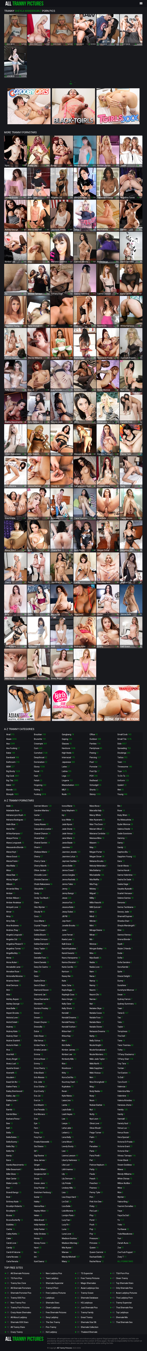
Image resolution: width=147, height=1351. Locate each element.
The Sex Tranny (53, 1322)
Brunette (40, 739)
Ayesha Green (13, 1068)
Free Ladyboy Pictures (56, 1293)
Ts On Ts (123, 776)
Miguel (94, 893)
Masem (94, 843)
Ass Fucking (13, 748)
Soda (120, 953)
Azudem (11, 1077)
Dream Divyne (41, 1022)
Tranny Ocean (87, 1293)
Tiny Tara (123, 1063)
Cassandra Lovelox (43, 829)
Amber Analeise (15, 902)
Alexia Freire (12, 861)
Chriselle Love (41, 875)
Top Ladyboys (122, 1312)
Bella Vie (11, 1151)
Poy (93, 1234)
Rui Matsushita (125, 820)
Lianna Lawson (70, 1155)
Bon (9, 1188)
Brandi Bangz (13, 1192)
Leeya (66, 1123)
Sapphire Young (126, 856)
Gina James (40, 1160)
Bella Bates (12, 1137)
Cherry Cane (40, 861)
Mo (92, 939)
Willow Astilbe (124, 1183)
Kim (64, 1040)
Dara (37, 976)
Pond (93, 1220)
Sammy (122, 838)
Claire (38, 902)
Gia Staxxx (40, 1146)
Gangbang (68, 734)
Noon (93, 1100)
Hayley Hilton (41, 1211)
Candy (10, 1247)
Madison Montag (70, 1243)
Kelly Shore (68, 1008)
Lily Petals (67, 1183)
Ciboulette (40, 889)
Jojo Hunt (67, 921)
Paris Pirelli (95, 1155)
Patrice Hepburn (98, 1165)
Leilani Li (67, 1132)
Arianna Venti (13, 981)
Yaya (120, 1211)
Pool (93, 762)
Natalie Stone (96, 1027)
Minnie (93, 921)
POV (93, 776)
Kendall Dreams (70, 1017)
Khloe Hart (68, 1031)
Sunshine (122, 985)
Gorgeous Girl (41, 1174)
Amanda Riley (14, 889)
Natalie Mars (97, 1022)
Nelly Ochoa (96, 1040)
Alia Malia (12, 866)
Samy (120, 843)
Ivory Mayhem (69, 810)
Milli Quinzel (96, 907)
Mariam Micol (97, 829)
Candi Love (12, 1243)
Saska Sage (123, 884)
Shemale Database (89, 1298)
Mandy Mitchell (70, 1257)
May (93, 847)
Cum (38, 748)
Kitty (65, 1073)
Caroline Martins (42, 810)
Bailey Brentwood (15, 1091)
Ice (36, 1252)
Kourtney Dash (70, 1082)
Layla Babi (68, 1109)
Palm (93, 1137)
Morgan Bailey (98, 948)
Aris (8, 994)
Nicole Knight (96, 1045)
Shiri (120, 930)
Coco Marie (40, 921)
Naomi (94, 990)
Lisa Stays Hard (70, 1197)
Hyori (37, 1247)
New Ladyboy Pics (54, 1273)
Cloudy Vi (39, 912)
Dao (37, 971)
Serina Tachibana (126, 907)
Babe (10, 753)
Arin (9, 990)
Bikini (10, 785)
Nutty (93, 1114)
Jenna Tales (69, 884)
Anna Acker (12, 962)
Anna (10, 958)
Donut (38, 1013)
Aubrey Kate (13, 1031)
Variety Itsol (124, 1123)
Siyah (120, 944)
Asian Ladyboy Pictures (126, 1293)
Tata (120, 1022)
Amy (9, 916)
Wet (120, 790)
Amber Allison (13, 898)
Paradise (95, 1146)
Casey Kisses (41, 824)
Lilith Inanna (68, 1169)
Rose (121, 810)
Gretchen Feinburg (43, 1192)
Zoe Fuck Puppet (126, 1252)
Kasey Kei (67, 976)
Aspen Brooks (14, 1013)
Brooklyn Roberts (15, 1206)
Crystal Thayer (42, 925)
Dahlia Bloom (41, 935)
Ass (10, 744)
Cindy (38, 893)
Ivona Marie (68, 806)
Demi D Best (41, 985)
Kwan (65, 1091)
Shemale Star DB (88, 1322)
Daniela (38, 953)
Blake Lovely (13, 1183)
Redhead (96, 780)
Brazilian (40, 734)
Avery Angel (13, 1059)
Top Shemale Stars (124, 1283)
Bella (9, 1132)
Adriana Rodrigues (16, 820)
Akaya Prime (13, 838)
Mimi (93, 912)
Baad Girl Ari (13, 1082)
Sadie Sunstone (125, 833)
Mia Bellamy (96, 870)
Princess (95, 1243)
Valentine (123, 1096)
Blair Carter (12, 1178)
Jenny (66, 889)
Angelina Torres (15, 948)
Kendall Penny (69, 1022)
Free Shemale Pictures (56, 1312)
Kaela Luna (68, 939)
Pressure (94, 1238)
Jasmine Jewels (71, 852)
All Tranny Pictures (64, 1348)
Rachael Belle (97, 1257)
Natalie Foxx (96, 1017)
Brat (9, 1197)
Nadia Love (96, 967)
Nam (93, 971)
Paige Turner (97, 1132)
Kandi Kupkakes (70, 948)
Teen (121, 762)
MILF (65, 790)
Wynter (121, 1197)
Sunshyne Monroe (127, 990)
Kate (65, 981)
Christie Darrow (42, 879)
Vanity (121, 1114)
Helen (38, 1215)
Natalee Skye (97, 1008)
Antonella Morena (15, 976)
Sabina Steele (125, 829)
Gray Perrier (41, 1188)
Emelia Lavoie (41, 1050)
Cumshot (40, 753)
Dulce (38, 1031)
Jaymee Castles (70, 861)
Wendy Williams (125, 1174)
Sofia (120, 958)
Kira (64, 1063)
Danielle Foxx (41, 958)
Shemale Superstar (54, 1283)
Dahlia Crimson (42, 939)
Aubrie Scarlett (14, 1040)
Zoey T (121, 1257)
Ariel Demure (13, 985)
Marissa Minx (97, 838)
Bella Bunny (12, 1142)
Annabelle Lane (14, 967)
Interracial (68, 757)
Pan (92, 1142)
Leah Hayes (68, 1114)
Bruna (10, 1215)
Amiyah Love (13, 907)
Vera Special (123, 1137)
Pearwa (94, 1188)
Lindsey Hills (69, 1188)
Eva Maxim (40, 1105)
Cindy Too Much (42, 898)
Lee (65, 1119)
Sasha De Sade (125, 879)
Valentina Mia (125, 1091)
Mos (93, 953)
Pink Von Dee (96, 1201)
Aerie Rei (11, 829)
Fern (37, 1128)
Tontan (121, 1068)
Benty (9, 1155)
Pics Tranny (51, 1327)
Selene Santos (125, 898)
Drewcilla (39, 1027)
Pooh (93, 1224)
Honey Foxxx (41, 1243)
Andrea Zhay (13, 930)
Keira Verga (69, 999)
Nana (93, 976)
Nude (66, 794)
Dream (38, 1017)
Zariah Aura (124, 1243)
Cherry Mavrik (41, 866)
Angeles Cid (13, 939)
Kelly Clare (68, 1004)
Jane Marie (68, 838)
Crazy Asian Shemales (21, 1312)
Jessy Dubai (69, 912)
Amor (10, 912)
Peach (94, 1178)
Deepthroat (40, 757)
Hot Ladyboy (51, 1332)
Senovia (121, 902)
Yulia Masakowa (125, 1234)
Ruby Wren (123, 815)
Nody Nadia (96, 1091)
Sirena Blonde (124, 939)
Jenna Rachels (70, 879)
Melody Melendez (98, 866)
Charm (38, 847)
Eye (37, 1123)
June (65, 930)
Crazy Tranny (17, 1332)
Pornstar (95, 767)
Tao (119, 1017)
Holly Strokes (41, 1234)
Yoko (121, 1224)
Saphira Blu (123, 852)
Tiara (121, 1040)
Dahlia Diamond (42, 944)
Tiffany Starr (125, 1059)
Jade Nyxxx (68, 824)
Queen (94, 1247)
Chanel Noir (40, 838)
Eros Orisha (40, 1086)
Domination (40, 762)
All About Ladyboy (19, 1317)
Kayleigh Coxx (69, 994)
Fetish (38, 780)
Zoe (120, 1247)
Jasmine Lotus (70, 856)
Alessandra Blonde (16, 847)
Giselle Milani (40, 1169)
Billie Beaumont (14, 1169)
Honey (38, 1238)
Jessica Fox (68, 902)
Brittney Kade (13, 1201)
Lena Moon (68, 1142)
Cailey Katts (13, 1234)
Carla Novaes (13, 1257)
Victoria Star (123, 1151)
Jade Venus (68, 833)
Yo (120, 1220)
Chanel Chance (42, 833)
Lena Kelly (68, 1137)
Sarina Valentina (126, 875)
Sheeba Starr (124, 921)
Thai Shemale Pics (124, 1307)
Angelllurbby (13, 953)
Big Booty (13, 771)
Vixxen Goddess (126, 1165)
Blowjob (12, 794)
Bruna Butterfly (14, 1220)
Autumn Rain (13, 1045)
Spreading (124, 748)
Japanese (68, 762)
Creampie (40, 744)
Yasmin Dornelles (126, 1206)
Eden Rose (40, 1036)
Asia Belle (12, 1008)
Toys (122, 771)
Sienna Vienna (124, 935)
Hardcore (68, 748)
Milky (93, 898)
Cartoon (39, 820)
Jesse (66, 898)
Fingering (40, 785)
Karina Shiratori (70, 962)
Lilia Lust (67, 1165)
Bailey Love (12, 1100)
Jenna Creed (69, 870)
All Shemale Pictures (20, 1273)
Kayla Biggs (68, 990)
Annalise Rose (13, 971)
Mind (93, 916)
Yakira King (123, 1201)
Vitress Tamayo (126, 1155)
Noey (93, 1096)
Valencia (122, 1086)
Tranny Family (87, 1312)
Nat (92, 1004)
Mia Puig (94, 884)
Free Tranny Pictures (90, 1278)
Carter (37, 815)
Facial (38, 771)
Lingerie (67, 780)
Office (94, 734)
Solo (121, 744)
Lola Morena (69, 1211)
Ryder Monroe (125, 824)
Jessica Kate (68, 907)
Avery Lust (12, 1063)
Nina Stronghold (98, 1082)
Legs (66, 776)
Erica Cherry (41, 1068)
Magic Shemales (88, 1283)
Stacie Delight (124, 976)
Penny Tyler (96, 1192)
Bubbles (11, 1224)
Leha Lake (67, 1128)
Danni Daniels (41, 962)
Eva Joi (38, 1096)
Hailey (37, 1201)
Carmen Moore (43, 806)
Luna (65, 1229)
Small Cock (124, 734)
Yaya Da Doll (123, 1215)
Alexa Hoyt (12, 852)
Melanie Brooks (98, 861)
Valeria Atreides (126, 1100)
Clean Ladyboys (53, 1307)
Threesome (124, 767)
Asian (11, 739)
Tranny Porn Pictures (20, 1307)
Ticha (121, 1050)
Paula (93, 1174)
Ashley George (14, 1004)
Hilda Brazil (40, 1220)
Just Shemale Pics (89, 1307)
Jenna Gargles (70, 875)
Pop (93, 1229)
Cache (10, 1229)
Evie (36, 1119)
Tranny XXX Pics (18, 1298)
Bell (9, 1128)
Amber (10, 893)
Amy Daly (12, 921)
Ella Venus (40, 1040)
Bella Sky (11, 1146)
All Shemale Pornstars (21, 1288)
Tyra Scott (123, 1082)
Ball (9, 1105)
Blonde (11, 790)
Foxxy (38, 1132)
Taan (120, 1008)
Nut (92, 1109)
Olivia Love (96, 1123)
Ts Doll (121, 1077)
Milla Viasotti (97, 902)
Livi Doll (66, 1201)
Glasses (67, 744)
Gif (36, 1151)
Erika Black (40, 1073)
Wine (121, 1188)
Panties (95, 744)
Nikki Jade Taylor (99, 1059)
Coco (37, 916)
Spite (121, 971)
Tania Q (122, 1013)
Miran (93, 935)
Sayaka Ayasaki (125, 889)
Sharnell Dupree (125, 916)
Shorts (94, 790)
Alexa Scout (13, 856)
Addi (9, 806)
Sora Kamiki (123, 967)
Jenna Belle (68, 866)
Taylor (121, 1027)
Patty (93, 1169)
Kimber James (70, 1050)
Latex (66, 767)
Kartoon (67, 971)
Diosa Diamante (42, 999)
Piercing (95, 757)
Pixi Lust (94, 1211)
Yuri (120, 1238)
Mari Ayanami (97, 820)
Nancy (94, 981)
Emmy (38, 1063)
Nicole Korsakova (98, 1050)
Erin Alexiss (40, 1077)
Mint (93, 925)
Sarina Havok (124, 870)
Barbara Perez (13, 1119)
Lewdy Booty (69, 1146)
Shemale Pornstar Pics (21, 1293)
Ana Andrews (13, 925)
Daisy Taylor (41, 948)
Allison (10, 884)
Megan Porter (97, 852)
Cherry (38, 856)
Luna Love (68, 1234)
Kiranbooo (67, 1068)
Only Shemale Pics (124, 1288)
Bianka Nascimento (16, 1165)
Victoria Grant (125, 1146)
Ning (92, 1086)
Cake (9, 1238)
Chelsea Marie (42, 852)
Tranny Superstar (124, 1303)
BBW (10, 767)
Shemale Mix (122, 1317)
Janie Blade (68, 843)
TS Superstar (87, 1273)
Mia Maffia (96, 879)
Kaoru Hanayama (71, 958)
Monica (94, 944)
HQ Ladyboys (87, 1303)
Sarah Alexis (124, 866)
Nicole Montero (98, 1054)
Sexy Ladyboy (52, 1317)
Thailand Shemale (89, 1332)
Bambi (10, 1109)
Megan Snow (97, 856)
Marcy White (96, 815)
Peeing (94, 753)
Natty (93, 1036)
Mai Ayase (67, 1247)
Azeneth (11, 1073)
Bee (9, 1123)
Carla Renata (13, 1261)
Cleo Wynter (41, 907)
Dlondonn (39, 1004)
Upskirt (121, 785)
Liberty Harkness (71, 1160)
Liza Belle (67, 1206)
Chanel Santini (42, 843)
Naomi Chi (95, 994)
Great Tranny (87, 1317)
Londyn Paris (68, 1215)
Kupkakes (67, 1086)
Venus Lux (123, 1128)
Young (122, 794)
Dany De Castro (42, 967)
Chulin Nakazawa (43, 884)
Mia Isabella (97, 875)
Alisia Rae (12, 875)
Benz (10, 1160)
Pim (92, 1197)
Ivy (64, 815)
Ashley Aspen (14, 999)
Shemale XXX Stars (19, 1322)
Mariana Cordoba (99, 833)
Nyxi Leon (95, 1119)
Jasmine (67, 847)
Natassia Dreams (99, 1031)
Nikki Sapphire (97, 1068)
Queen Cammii (98, 1252)
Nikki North (96, 1063)
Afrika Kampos (14, 833)
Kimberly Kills (69, 1059)
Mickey (94, 889)
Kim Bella (67, 1045)
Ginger (37, 1165)
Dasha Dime (40, 981)
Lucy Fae (66, 1220)
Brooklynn (12, 1211)
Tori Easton (123, 1073)
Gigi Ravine (40, 1155)
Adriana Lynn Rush (16, 815)
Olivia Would (96, 1128)
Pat (92, 1160)
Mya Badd (95, 958)
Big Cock (12, 776)
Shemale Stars (52, 1303)
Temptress (123, 1031)
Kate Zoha (68, 985)
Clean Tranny (122, 1278)
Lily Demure (68, 1178)
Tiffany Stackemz (126, 1054)
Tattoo (122, 757)
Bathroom (12, 762)
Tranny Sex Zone (18, 1283)
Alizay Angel (13, 879)
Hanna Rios (40, 1206)
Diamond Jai (40, 994)
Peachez (95, 1183)
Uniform (123, 780)
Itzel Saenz (40, 1261)
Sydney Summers (126, 1004)
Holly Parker (41, 1229)
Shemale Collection (89, 1327)
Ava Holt (11, 1054)
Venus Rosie (123, 1132)
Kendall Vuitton (69, 1027)
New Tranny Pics (18, 1303)
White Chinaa (124, 1178)
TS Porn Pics (16, 1278)
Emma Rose (41, 1059)
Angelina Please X (15, 944)
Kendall (66, 1013)
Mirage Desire (97, 930)
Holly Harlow (41, 1224)
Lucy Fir (66, 1224)
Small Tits (124, 739)
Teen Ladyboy (52, 1278)
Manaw (66, 1252)
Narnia (93, 999)
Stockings (123, 753)
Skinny (95, 794)
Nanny (94, 985)
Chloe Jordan (41, 870)
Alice (9, 870)
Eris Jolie (39, 1082)
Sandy (121, 847)
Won (120, 1192)
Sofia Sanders (124, 962)
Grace (38, 1178)
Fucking (40, 794)
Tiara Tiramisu (125, 1045)
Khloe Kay (67, 1036)
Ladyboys (50, 1298)
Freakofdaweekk (43, 1142)
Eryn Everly (40, 1091)
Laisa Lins (67, 1100)
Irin (36, 1257)
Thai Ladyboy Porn (124, 1298)
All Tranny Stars (18, 1327)
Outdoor (95, 739)
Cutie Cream (40, 930)
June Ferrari (68, 935)
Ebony (39, 767)
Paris (93, 1151)
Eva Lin (38, 1100)
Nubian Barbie (97, 1105)
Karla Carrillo (69, 967)
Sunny (121, 981)
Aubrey (11, 1027)
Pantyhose (96, 748)
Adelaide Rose (14, 810)
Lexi (65, 1151)
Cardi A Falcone (14, 1252)
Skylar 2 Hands (124, 948)
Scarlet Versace (125, 893)
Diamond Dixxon (42, 990)
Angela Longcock (14, 935)
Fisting (38, 790)
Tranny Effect (52, 1288)
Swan (121, 994)
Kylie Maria (68, 1096)
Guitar (38, 1197)
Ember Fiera (41, 1045)
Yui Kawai (123, 1229)
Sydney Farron (124, 999)
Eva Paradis (40, 1109)
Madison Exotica (70, 1238)
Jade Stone (68, 829)
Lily (64, 1174)
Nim (93, 1077)
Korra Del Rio (69, 1077)
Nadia (93, 962)
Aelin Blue (12, 824)
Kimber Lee (69, 1054)
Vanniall (122, 1119)
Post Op (94, 771)
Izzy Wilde (68, 820)
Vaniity (122, 1109)
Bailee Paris (13, 1086)
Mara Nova (95, 806)
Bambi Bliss (12, 1114)
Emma (38, 1054)
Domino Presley (42, 1008)
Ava (9, 1050)
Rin (119, 806)
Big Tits (12, 780)
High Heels (68, 753)
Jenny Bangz (69, 893)
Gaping (67, 739)
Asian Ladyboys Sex (90, 1288)
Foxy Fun (39, 1137)
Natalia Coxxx (97, 1013)
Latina (66, 771)
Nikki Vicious (96, 1073)
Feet (37, 776)
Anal (10, 734)
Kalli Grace (68, 944)
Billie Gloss (12, 1174)
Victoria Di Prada (126, 1142)
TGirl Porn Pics (122, 1273)
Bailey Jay (12, 1096)
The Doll (121, 1036)
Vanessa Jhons (125, 1105)
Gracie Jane (41, 1183)
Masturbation (70, 785)
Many (66, 1261)
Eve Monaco (41, 1114)
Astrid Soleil (12, 1022)
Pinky (93, 1206)
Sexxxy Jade (124, 912)
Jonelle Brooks (70, 925)
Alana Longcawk (15, 843)
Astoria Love (12, 1017)
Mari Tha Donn (98, 824)
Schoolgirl (95, 785)
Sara (120, 861)
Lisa (65, 1192)
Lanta (66, 1105)
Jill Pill (66, 916)
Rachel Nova (97, 1261)
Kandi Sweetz (69, 953)
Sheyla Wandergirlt (126, 925)
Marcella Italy (97, 810)
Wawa (121, 1169)
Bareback (12, 757)
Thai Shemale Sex (124, 1322)
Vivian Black (124, 1160)
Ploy (93, 1215)
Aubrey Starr (13, 1036)
